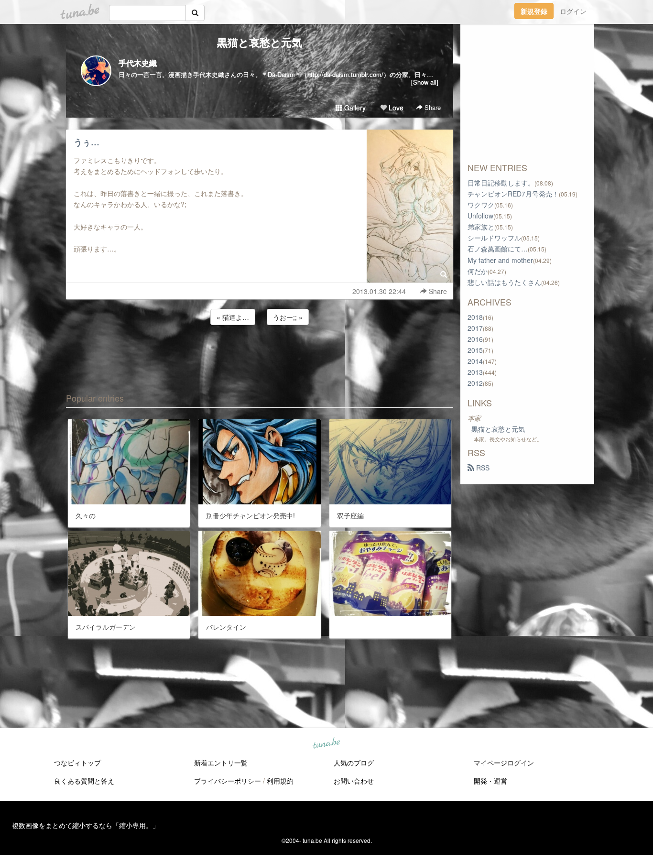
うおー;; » (288, 317)
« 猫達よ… (233, 317)
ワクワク (481, 204)
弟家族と (481, 226)
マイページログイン (504, 762)
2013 (475, 372)
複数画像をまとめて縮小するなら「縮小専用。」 (85, 825)
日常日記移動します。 (501, 182)
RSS (482, 467)
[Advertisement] (259, 352)
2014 (475, 361)
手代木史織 (138, 62)
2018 (475, 317)
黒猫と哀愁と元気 (259, 42)
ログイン (573, 11)
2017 (475, 328)
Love (395, 107)
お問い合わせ (354, 781)
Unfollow (480, 215)
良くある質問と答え (84, 781)
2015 (475, 350)
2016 (475, 339)
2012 (475, 383)
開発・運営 (490, 781)
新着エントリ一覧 (221, 762)
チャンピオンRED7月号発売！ (513, 193)
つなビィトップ (77, 762)
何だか (478, 271)
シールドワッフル (494, 237)
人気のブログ (354, 762)
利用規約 (280, 781)
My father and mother (500, 260)
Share (432, 107)
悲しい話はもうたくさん (504, 282)
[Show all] (424, 82)
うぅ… (86, 142)
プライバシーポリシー (227, 781)
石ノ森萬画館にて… (498, 248)
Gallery (354, 107)
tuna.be (326, 744)
